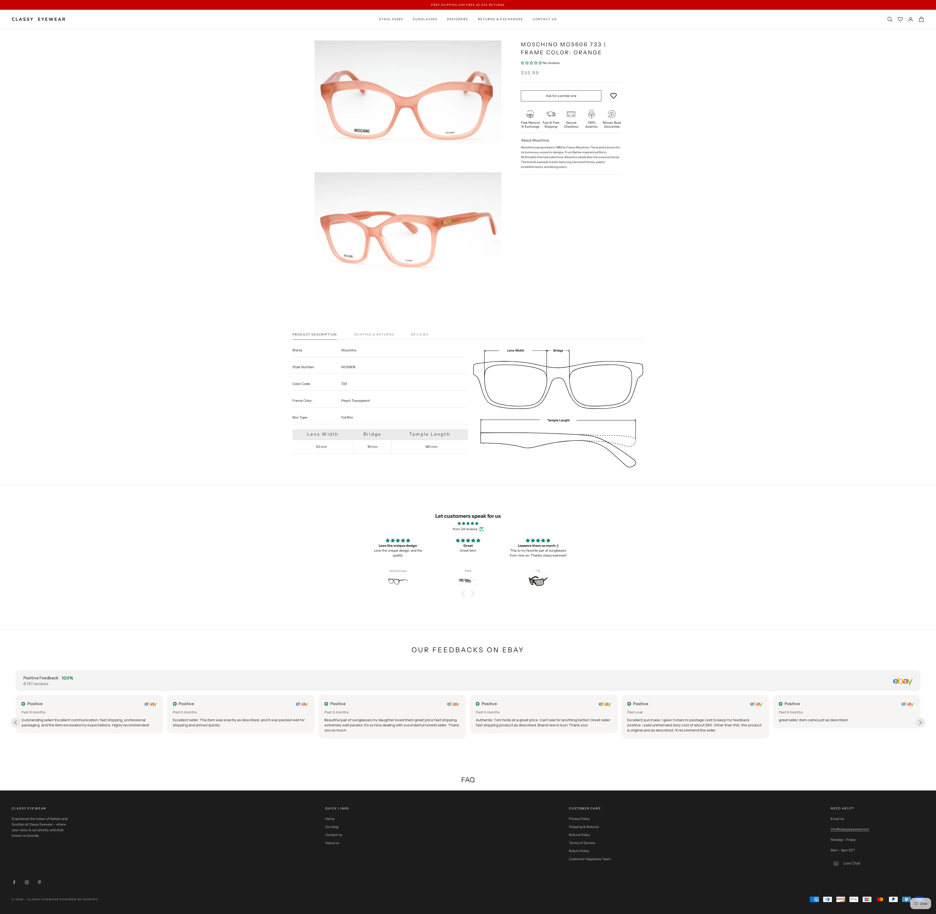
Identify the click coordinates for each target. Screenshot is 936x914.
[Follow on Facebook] (14, 882)
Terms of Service (582, 843)
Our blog (331, 827)
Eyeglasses (391, 19)
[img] (468, 523)
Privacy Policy (579, 819)
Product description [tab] (314, 334)
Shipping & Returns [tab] (374, 334)
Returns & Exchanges (500, 19)
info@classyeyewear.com (850, 829)
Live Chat (851, 863)
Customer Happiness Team (590, 859)
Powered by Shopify (79, 899)
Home (330, 819)
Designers (457, 19)
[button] (532, 63)
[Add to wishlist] (613, 96)
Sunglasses (425, 19)
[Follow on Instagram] (26, 882)
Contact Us (545, 19)
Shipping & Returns (584, 827)
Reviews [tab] (420, 334)
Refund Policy (579, 835)
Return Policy (579, 851)
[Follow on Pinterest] (39, 882)
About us (332, 843)
